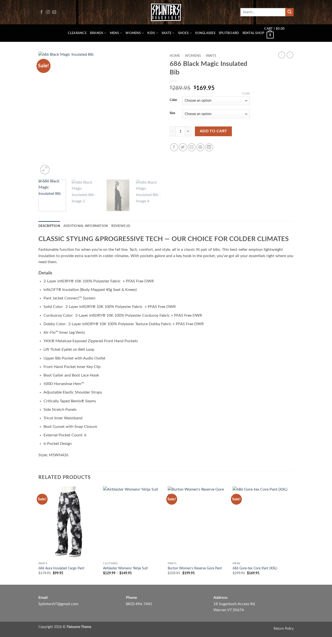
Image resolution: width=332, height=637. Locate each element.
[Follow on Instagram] (48, 12)
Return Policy (284, 628)
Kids (151, 33)
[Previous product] (290, 55)
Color (173, 100)
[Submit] (289, 12)
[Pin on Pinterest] (200, 147)
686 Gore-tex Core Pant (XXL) (255, 568)
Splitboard (229, 33)
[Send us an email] (54, 12)
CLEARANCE (77, 33)
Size (172, 113)
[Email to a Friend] (192, 147)
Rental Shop (253, 33)
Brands (96, 33)
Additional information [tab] (85, 225)
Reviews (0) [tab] (120, 225)
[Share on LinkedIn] (209, 147)
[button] (279, 33)
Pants (211, 56)
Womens (133, 33)
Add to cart (213, 131)
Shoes (183, 33)
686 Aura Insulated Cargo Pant (61, 568)
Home (175, 56)
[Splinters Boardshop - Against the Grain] (166, 12)
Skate (166, 33)
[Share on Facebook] (174, 147)
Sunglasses (205, 33)
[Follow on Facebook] (42, 12)
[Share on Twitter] (183, 147)
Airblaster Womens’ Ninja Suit (125, 568)
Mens (114, 33)
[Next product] (281, 55)
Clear (246, 93)
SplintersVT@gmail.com (58, 604)
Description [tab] (49, 225)
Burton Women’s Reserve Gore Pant (195, 568)
